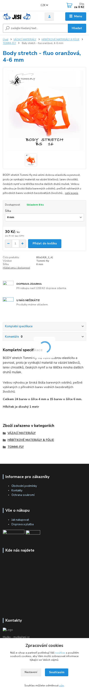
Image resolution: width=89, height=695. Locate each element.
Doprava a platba (22, 524)
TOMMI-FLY (9, 43)
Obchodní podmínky (24, 486)
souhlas (60, 652)
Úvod (5, 39)
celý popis (71, 193)
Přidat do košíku (45, 243)
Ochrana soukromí (23, 495)
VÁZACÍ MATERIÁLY (24, 39)
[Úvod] (20, 16)
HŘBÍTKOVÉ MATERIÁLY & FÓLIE (60, 39)
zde (61, 685)
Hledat (77, 28)
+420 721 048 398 (14, 3)
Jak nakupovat (20, 520)
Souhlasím (56, 672)
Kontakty (16, 490)
